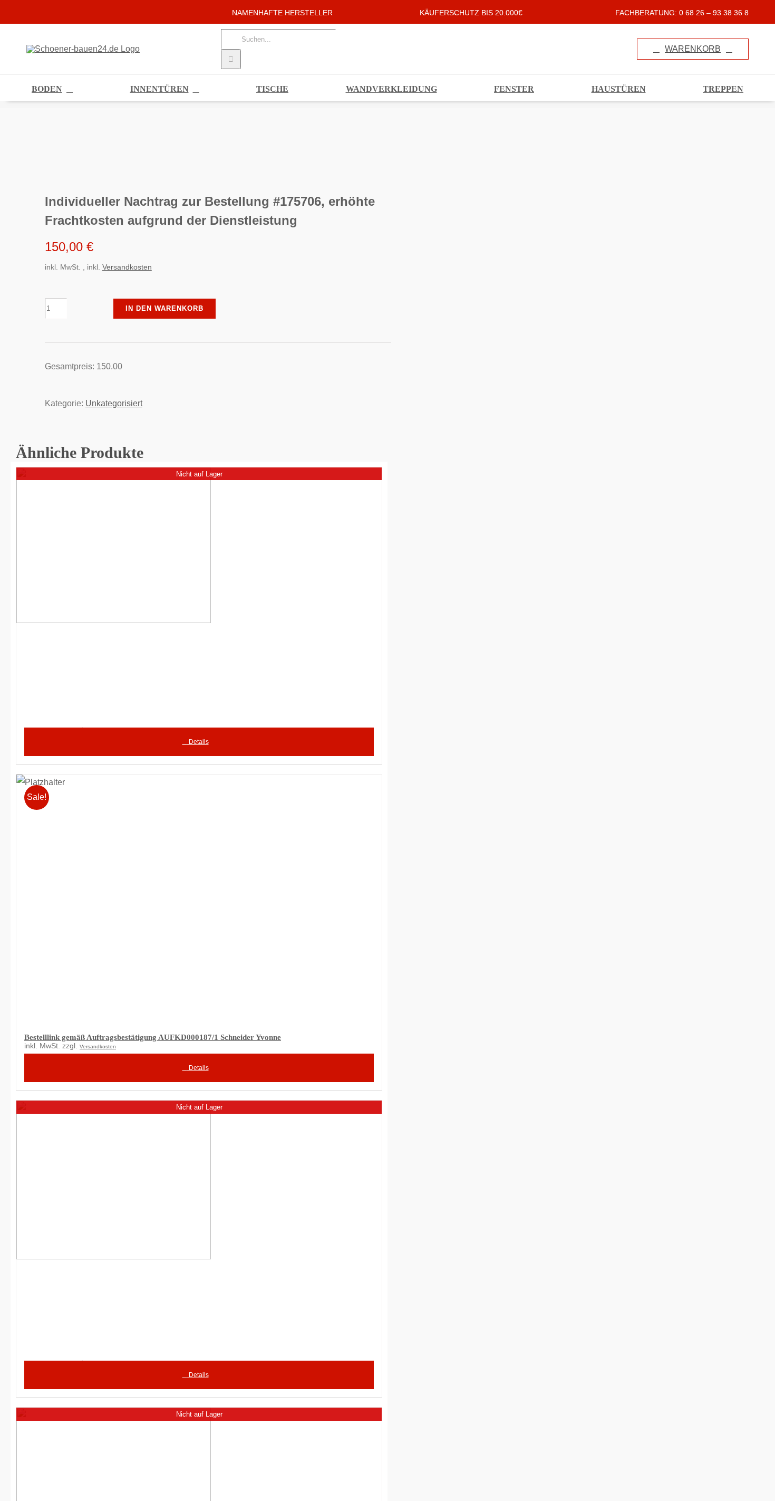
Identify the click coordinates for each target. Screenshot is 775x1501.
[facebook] (29, 12)
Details (198, 741)
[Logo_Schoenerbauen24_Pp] (189, 150)
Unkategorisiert (113, 403)
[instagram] (46, 12)
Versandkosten (127, 267)
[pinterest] (63, 12)
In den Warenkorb (164, 308)
